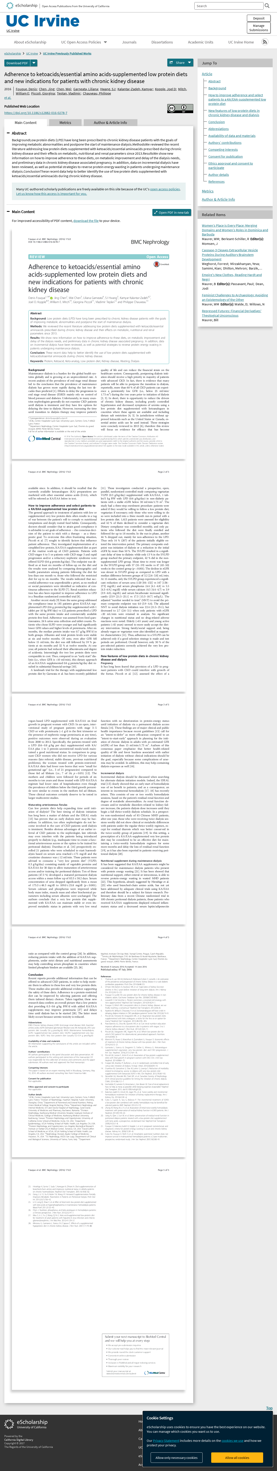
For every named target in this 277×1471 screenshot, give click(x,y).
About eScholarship (30, 42)
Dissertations (162, 42)
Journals (129, 42)
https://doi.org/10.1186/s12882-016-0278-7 (35, 113)
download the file (86, 220)
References (216, 181)
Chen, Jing (46, 89)
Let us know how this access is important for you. (51, 193)
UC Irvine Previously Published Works (67, 53)
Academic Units (200, 42)
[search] (267, 5)
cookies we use (232, 1440)
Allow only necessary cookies (177, 1457)
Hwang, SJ (107, 89)
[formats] (33, 62)
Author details (218, 174)
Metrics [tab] (65, 122)
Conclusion (216, 121)
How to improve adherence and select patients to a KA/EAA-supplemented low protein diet (237, 99)
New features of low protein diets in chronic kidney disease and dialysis (234, 112)
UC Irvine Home (241, 42)
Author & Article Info (218, 199)
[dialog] (208, 1439)
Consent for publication (225, 156)
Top (269, 1407)
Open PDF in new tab (174, 212)
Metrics (208, 191)
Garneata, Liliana (85, 89)
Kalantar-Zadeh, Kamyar (135, 89)
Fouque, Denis (26, 89)
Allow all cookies (237, 1457)
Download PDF (17, 63)
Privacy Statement (166, 1440)
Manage (258, 27)
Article (207, 73)
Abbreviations (218, 128)
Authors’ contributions (225, 142)
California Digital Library (18, 1439)
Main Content (23, 211)
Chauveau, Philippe (97, 93)
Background (217, 88)
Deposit (258, 18)
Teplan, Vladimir (69, 93)
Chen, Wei (63, 89)
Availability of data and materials (232, 135)
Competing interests (223, 149)
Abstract (19, 133)
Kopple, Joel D (165, 89)
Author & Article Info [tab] (110, 122)
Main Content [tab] (26, 122)
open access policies (165, 189)
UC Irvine (12, 30)
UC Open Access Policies (81, 42)
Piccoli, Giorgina (43, 93)
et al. (7, 97)
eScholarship (12, 53)
